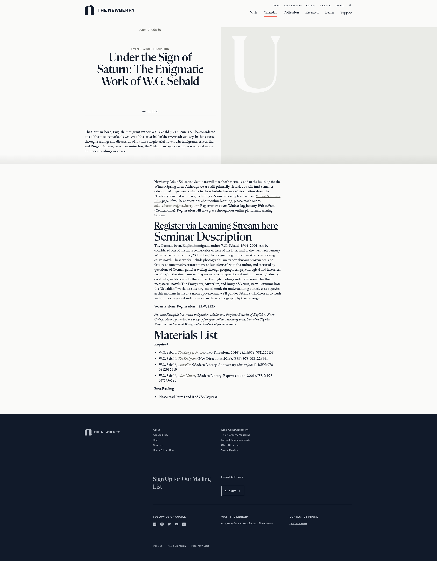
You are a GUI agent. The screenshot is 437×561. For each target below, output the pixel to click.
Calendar (156, 29)
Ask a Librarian (177, 545)
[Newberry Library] (102, 437)
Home (142, 29)
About (156, 429)
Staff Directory (230, 444)
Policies (157, 545)
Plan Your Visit (200, 545)
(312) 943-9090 (298, 523)
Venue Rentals (229, 450)
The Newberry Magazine (235, 434)
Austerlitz (184, 364)
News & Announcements (235, 439)
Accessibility (160, 434)
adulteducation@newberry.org (176, 205)
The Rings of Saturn (191, 352)
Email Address (232, 477)
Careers (158, 444)
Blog (155, 439)
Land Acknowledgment (235, 429)
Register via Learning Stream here (216, 226)
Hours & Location (163, 450)
